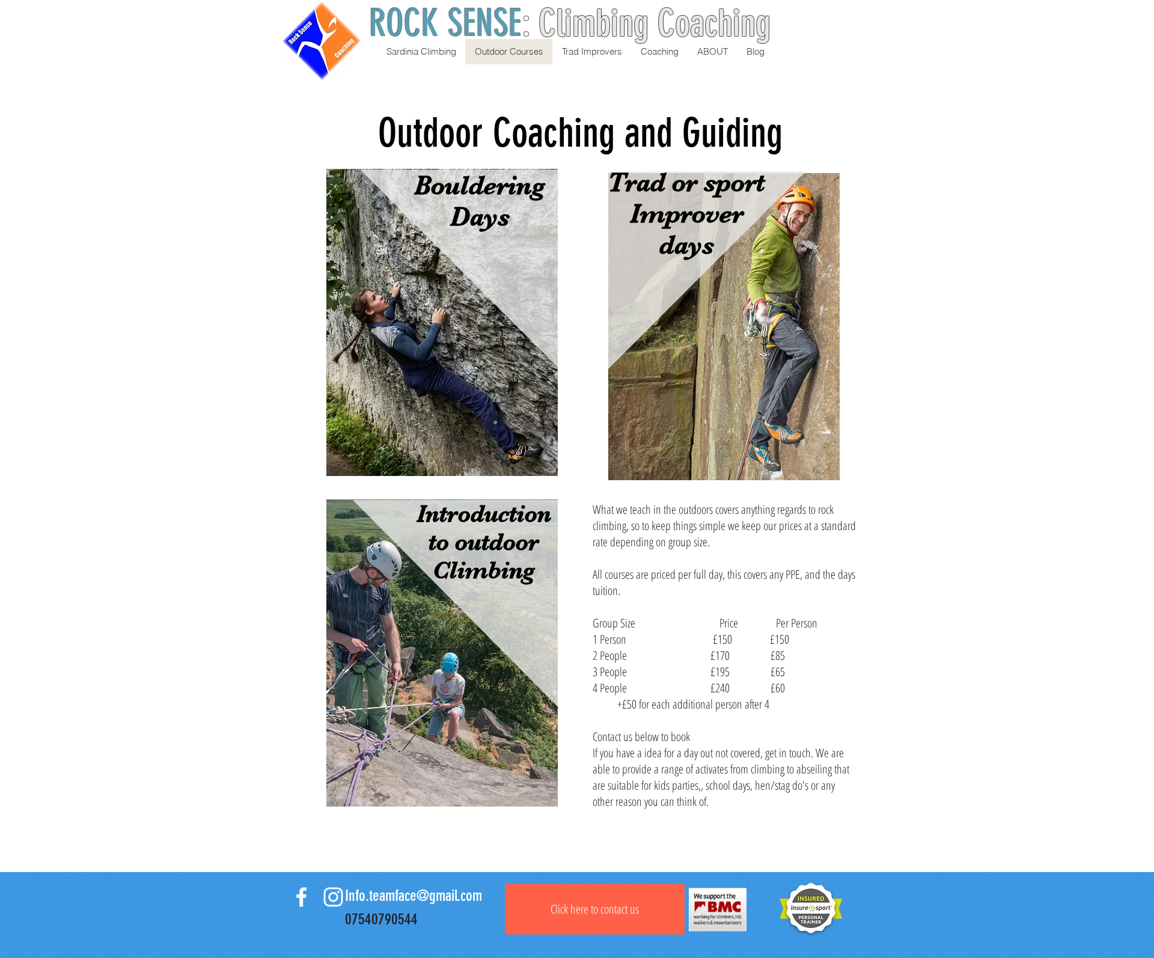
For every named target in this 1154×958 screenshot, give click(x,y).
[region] (442, 336)
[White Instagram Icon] (333, 897)
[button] (712, 51)
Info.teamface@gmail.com (413, 895)
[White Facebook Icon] (301, 897)
